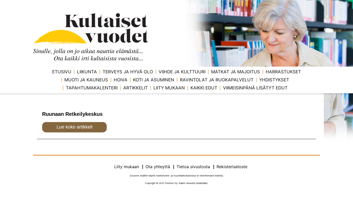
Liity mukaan (169, 87)
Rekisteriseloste (232, 166)
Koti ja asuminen (153, 79)
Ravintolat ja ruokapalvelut (217, 79)
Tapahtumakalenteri (92, 87)
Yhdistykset (274, 79)
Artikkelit (135, 87)
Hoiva (120, 79)
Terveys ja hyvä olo (128, 71)
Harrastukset (283, 71)
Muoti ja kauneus (86, 79)
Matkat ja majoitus (235, 71)
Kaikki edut (203, 87)
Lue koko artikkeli (75, 127)
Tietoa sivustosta (193, 166)
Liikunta (87, 71)
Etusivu (61, 71)
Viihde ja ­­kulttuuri (182, 71)
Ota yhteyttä (157, 166)
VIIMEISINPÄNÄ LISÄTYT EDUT (255, 87)
